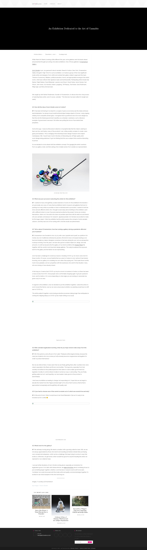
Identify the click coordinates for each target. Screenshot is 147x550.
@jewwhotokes (68, 467)
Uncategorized (63, 54)
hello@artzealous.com (44, 535)
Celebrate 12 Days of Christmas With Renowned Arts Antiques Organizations (60, 519)
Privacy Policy (75, 548)
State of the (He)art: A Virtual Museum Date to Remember (41, 512)
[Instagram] (114, 4)
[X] (108, 4)
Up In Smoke (36, 70)
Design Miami (79, 245)
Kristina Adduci (38, 54)
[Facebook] (110, 4)
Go (90, 542)
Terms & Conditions (85, 548)
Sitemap (93, 548)
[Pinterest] (112, 4)
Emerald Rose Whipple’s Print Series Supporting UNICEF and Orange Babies (80, 510)
